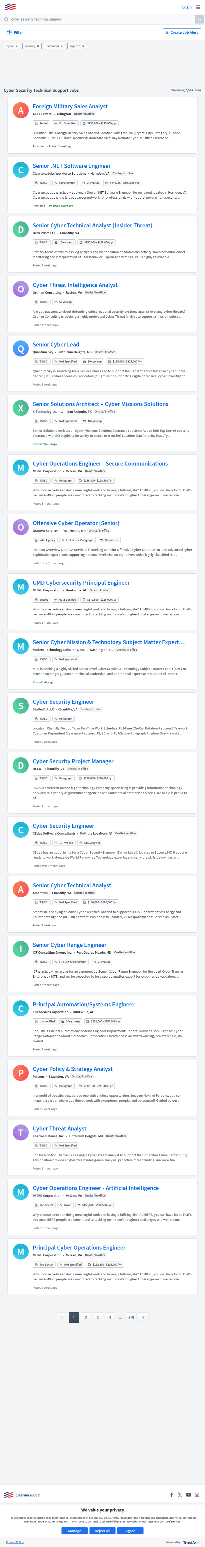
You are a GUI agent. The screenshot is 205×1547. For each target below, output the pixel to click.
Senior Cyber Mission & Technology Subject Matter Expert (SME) (106, 642)
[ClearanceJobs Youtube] (189, 1495)
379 (131, 1317)
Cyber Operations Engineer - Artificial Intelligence (96, 1188)
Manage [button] (74, 1530)
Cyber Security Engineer (63, 701)
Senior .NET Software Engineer (72, 166)
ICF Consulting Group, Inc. (52, 952)
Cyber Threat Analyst (59, 1128)
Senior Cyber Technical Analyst (72, 885)
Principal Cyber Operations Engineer (79, 1247)
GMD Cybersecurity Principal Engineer (81, 582)
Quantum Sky (43, 352)
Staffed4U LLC (43, 709)
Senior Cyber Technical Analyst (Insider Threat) (92, 225)
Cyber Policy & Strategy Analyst (73, 1069)
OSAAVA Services (45, 530)
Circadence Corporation (50, 1012)
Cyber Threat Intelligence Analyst (75, 285)
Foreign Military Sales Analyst (70, 106)
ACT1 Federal (42, 114)
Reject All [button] (102, 1530)
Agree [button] (130, 1530)
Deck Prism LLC (44, 233)
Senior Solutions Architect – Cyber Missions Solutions (100, 404)
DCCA (37, 768)
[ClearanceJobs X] (180, 1495)
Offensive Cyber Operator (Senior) (76, 523)
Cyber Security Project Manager (73, 761)
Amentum (40, 893)
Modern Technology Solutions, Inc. (59, 649)
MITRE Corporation (47, 471)
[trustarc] (190, 1542)
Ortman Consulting (47, 292)
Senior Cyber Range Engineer (69, 945)
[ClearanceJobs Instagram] (197, 1495)
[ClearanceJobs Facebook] (171, 1495)
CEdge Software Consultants (54, 833)
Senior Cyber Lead (56, 344)
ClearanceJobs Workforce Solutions (59, 173)
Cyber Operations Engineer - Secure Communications (100, 463)
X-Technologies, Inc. (48, 411)
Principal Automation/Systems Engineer (83, 1004)
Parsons (38, 1076)
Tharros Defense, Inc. (48, 1136)
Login (187, 7)
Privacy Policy (15, 1542)
